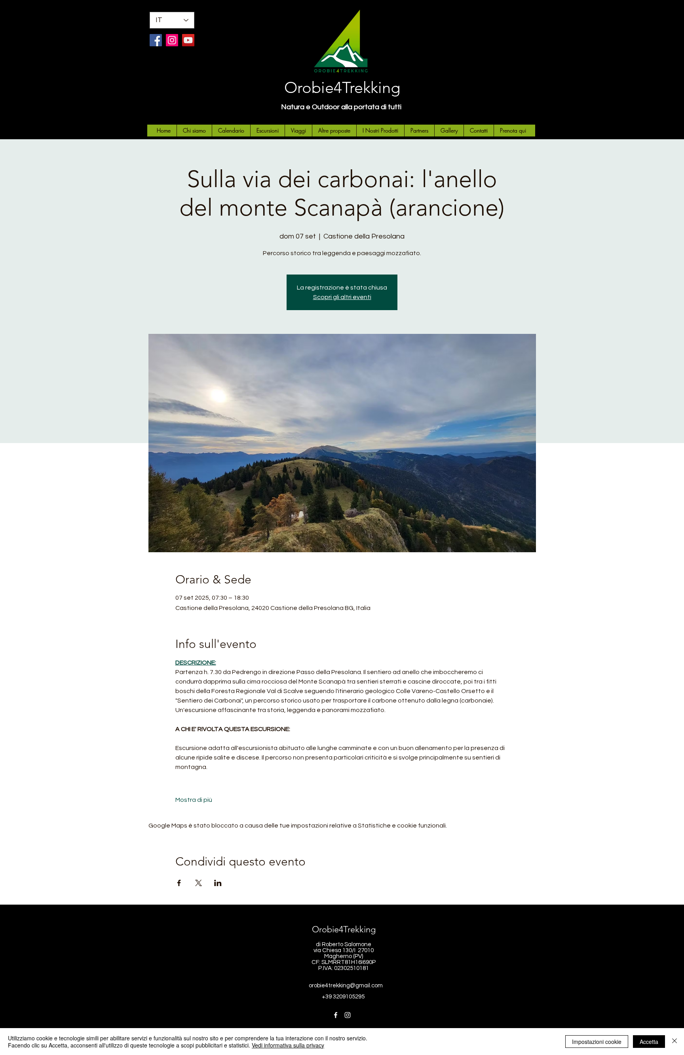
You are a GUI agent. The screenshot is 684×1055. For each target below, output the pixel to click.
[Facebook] (156, 40)
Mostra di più (193, 800)
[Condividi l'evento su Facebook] (179, 883)
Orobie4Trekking (342, 87)
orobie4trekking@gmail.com (346, 986)
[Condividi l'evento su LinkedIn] (218, 883)
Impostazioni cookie (596, 1042)
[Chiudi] (674, 1041)
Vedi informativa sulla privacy (288, 1045)
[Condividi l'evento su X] (198, 883)
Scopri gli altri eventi (342, 297)
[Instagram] (172, 40)
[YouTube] (188, 40)
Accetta (649, 1042)
